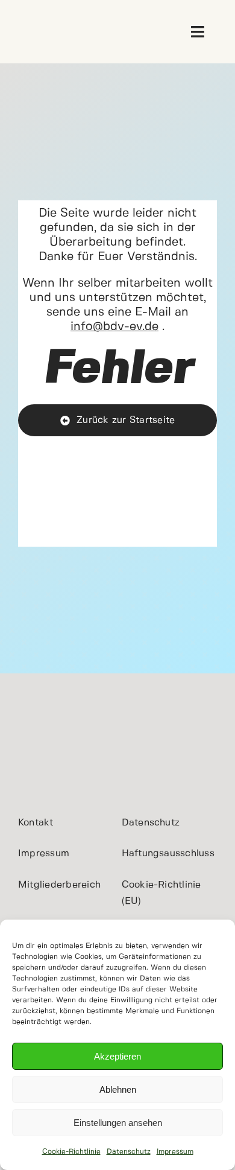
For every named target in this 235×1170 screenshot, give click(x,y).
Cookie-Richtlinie (71, 1151)
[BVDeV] (37, 17)
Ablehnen (117, 1089)
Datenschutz (129, 1151)
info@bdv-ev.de (114, 326)
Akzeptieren (117, 1056)
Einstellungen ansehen (118, 1123)
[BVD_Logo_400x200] (63, 715)
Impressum (175, 1151)
